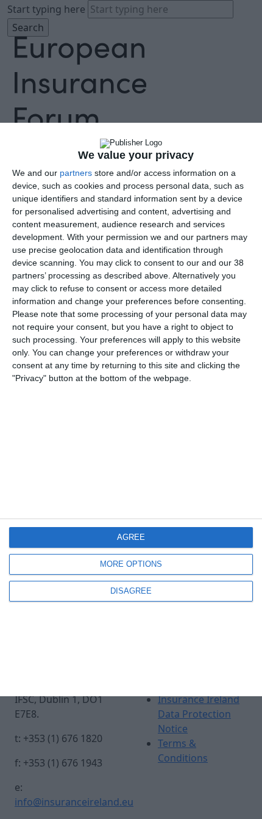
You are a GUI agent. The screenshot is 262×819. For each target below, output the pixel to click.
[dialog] (131, 409)
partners (76, 173)
